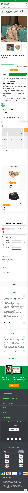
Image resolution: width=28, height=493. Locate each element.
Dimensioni (10, 122)
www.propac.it (13, 298)
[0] (26, 4)
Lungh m (20, 134)
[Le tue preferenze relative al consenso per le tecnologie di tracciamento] (25, 490)
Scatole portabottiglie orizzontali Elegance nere (14, 203)
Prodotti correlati (9, 109)
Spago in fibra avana (13, 181)
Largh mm (16, 134)
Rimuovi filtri (6, 126)
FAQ (6, 112)
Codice (4, 134)
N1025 (3, 139)
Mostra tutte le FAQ (14, 358)
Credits (12, 487)
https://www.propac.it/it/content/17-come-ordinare (16, 301)
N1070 (3, 146)
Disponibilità (10, 134)
